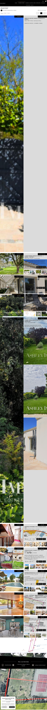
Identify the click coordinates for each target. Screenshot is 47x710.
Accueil (1, 7)
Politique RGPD (17, 681)
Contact (32, 5)
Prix (8, 13)
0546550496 (8, 665)
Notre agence (28, 5)
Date (5, 13)
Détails (44, 287)
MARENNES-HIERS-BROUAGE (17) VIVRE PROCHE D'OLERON (35, 572)
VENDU (26, 278)
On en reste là (11, 697)
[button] (42, 10)
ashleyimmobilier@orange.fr (40, 665)
